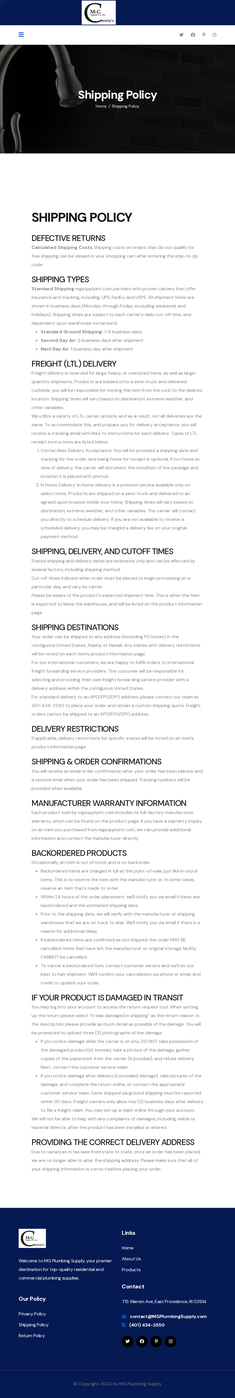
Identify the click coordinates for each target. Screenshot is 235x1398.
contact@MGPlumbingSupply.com (168, 1316)
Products (131, 1270)
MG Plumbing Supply (140, 1384)
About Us (131, 1259)
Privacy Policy (32, 1314)
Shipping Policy (33, 1325)
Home (101, 106)
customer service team (103, 1067)
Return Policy (32, 1336)
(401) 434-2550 (147, 1325)
